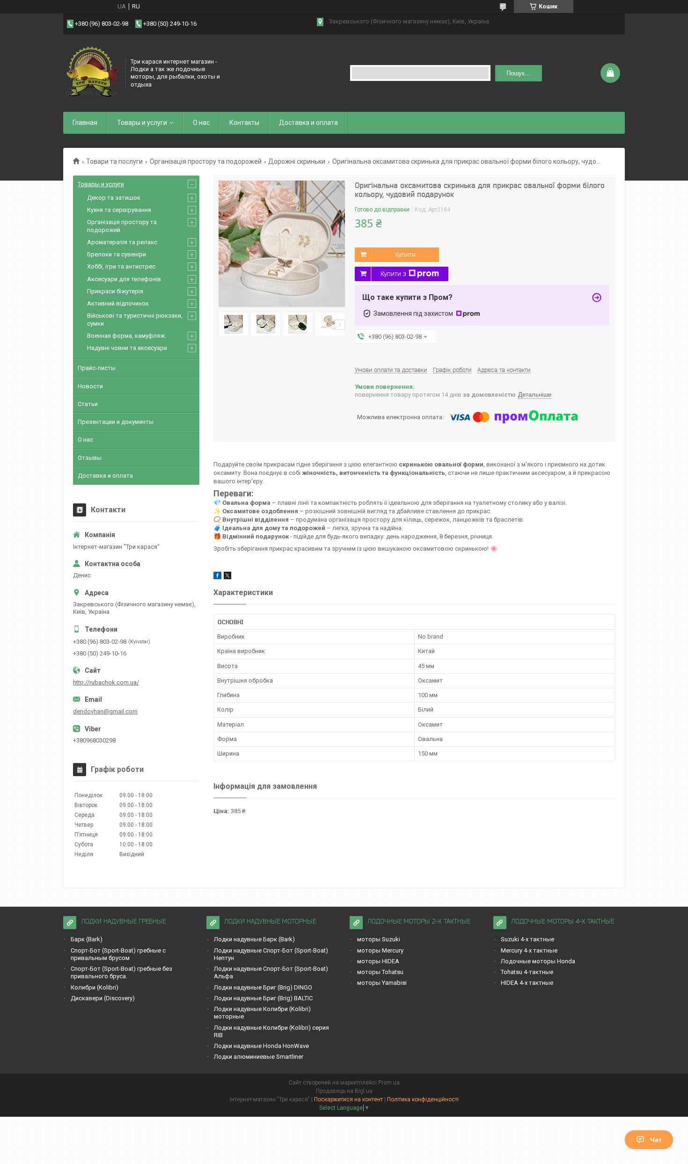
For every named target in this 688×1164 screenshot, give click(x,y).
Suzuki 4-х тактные (527, 939)
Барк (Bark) (86, 939)
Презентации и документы (116, 421)
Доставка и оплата (308, 122)
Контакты (244, 122)
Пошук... (518, 73)
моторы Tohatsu (380, 971)
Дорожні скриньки (296, 161)
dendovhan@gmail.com (105, 711)
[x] (227, 577)
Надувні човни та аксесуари (127, 347)
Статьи (88, 403)
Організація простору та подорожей (206, 161)
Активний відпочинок (118, 303)
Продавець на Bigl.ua (344, 1091)
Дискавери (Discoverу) (103, 998)
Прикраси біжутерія (115, 291)
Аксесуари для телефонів (124, 279)
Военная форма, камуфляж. (126, 335)
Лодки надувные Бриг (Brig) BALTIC (263, 998)
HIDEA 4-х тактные (527, 982)
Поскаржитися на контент (348, 1099)
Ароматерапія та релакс (122, 242)
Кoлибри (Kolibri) (94, 987)
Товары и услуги (142, 122)
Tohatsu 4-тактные (527, 971)
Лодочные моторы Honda (538, 961)
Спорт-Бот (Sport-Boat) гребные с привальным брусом (118, 954)
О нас (201, 122)
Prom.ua (389, 1082)
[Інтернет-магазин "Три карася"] (91, 72)
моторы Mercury (380, 950)
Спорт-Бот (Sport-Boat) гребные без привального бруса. (121, 972)
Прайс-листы (97, 367)
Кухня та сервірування (119, 209)
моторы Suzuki (378, 939)
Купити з (393, 273)
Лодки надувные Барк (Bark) (254, 939)
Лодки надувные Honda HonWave (261, 1045)
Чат (656, 1139)
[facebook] (217, 577)
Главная (85, 122)
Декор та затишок (113, 197)
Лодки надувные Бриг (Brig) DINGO (263, 987)
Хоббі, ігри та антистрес (121, 266)
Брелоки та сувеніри (116, 254)
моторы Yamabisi (382, 982)
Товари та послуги (114, 161)
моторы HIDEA (378, 961)
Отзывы (90, 457)
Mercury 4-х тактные (529, 950)
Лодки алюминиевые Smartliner (258, 1056)
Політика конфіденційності (423, 1099)
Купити (405, 254)
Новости (90, 386)
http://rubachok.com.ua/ (106, 682)
